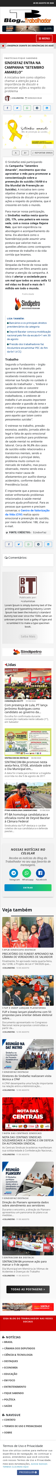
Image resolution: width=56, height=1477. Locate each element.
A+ (25, 152)
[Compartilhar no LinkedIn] (47, 108)
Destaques (11, 1361)
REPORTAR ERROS (43, 152)
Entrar (28, 887)
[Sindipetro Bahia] (28, 652)
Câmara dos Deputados (19, 1348)
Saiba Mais (28, 636)
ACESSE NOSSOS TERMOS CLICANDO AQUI (25, 1465)
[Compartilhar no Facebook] (7, 108)
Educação (10, 1374)
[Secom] (28, 28)
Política (9, 1399)
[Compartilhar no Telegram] (37, 108)
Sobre (8, 1432)
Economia (11, 1367)
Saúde (8, 1406)
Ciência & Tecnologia (18, 1354)
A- (16, 152)
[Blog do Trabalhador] (28, 16)
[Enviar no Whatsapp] (27, 108)
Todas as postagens (27, 1289)
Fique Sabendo (14, 1393)
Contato (10, 1419)
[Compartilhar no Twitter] (17, 108)
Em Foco (9, 1380)
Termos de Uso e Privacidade (23, 1426)
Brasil (8, 1342)
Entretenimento (15, 1386)
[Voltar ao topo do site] (51, 812)
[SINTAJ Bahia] (28, 1306)
